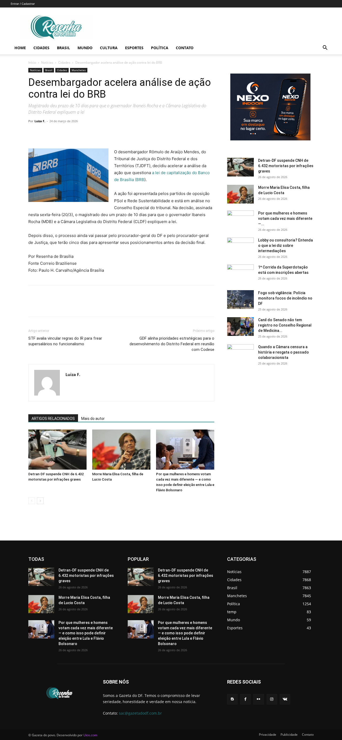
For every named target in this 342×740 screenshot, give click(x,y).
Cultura (109, 47)
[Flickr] (258, 699)
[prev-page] (31, 500)
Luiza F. (39, 121)
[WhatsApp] (70, 133)
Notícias (47, 62)
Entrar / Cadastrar (23, 4)
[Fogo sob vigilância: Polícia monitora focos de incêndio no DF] (240, 299)
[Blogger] (232, 699)
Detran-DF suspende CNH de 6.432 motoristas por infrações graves (285, 165)
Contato (184, 47)
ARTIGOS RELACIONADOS (53, 418)
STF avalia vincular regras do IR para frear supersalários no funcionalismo (65, 341)
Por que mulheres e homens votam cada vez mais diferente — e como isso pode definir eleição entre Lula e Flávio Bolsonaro (86, 633)
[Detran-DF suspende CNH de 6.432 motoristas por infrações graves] (57, 450)
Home (20, 47)
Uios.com (90, 735)
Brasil (63, 47)
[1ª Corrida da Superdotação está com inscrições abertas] (240, 273)
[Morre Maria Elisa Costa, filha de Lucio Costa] (121, 450)
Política (159, 47)
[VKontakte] (285, 699)
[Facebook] (33, 133)
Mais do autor (93, 418)
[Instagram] (272, 699)
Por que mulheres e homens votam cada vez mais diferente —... (285, 218)
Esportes (134, 47)
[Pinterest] (58, 133)
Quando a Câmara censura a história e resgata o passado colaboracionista (283, 352)
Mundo (84, 47)
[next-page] (40, 500)
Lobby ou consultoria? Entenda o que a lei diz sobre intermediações (285, 245)
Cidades (41, 47)
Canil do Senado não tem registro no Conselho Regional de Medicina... (285, 325)
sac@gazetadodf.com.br (140, 713)
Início (32, 62)
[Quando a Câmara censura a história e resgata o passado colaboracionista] (240, 353)
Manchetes (79, 70)
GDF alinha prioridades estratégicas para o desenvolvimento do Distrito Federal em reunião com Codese (172, 344)
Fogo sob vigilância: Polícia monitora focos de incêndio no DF (285, 298)
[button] (324, 48)
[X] (46, 133)
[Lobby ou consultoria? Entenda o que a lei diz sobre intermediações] (240, 246)
